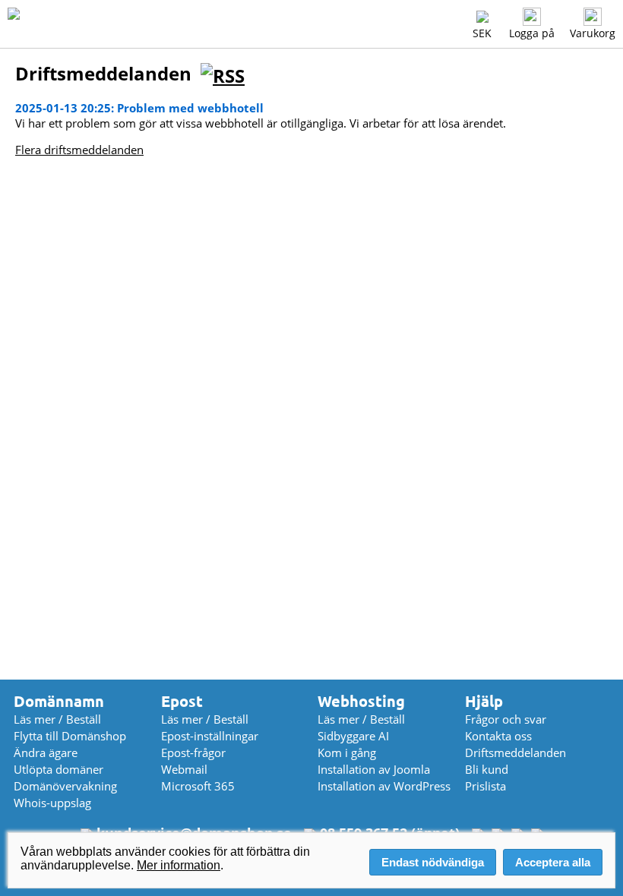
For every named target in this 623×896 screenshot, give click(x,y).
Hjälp (484, 701)
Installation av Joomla (374, 769)
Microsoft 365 (198, 785)
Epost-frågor (193, 752)
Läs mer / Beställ (57, 719)
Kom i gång (347, 752)
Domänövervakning (65, 785)
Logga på (532, 33)
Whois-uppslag (52, 802)
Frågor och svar (505, 719)
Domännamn (59, 701)
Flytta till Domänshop (70, 735)
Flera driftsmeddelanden (79, 149)
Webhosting (361, 701)
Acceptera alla (552, 862)
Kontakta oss (498, 735)
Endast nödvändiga (432, 862)
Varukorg (592, 33)
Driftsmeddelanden (515, 752)
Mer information (178, 865)
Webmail (184, 769)
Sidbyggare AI (353, 735)
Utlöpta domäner (58, 769)
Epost (182, 701)
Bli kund (486, 769)
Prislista (485, 785)
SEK (482, 33)
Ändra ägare (45, 752)
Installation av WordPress (384, 785)
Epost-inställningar (209, 735)
